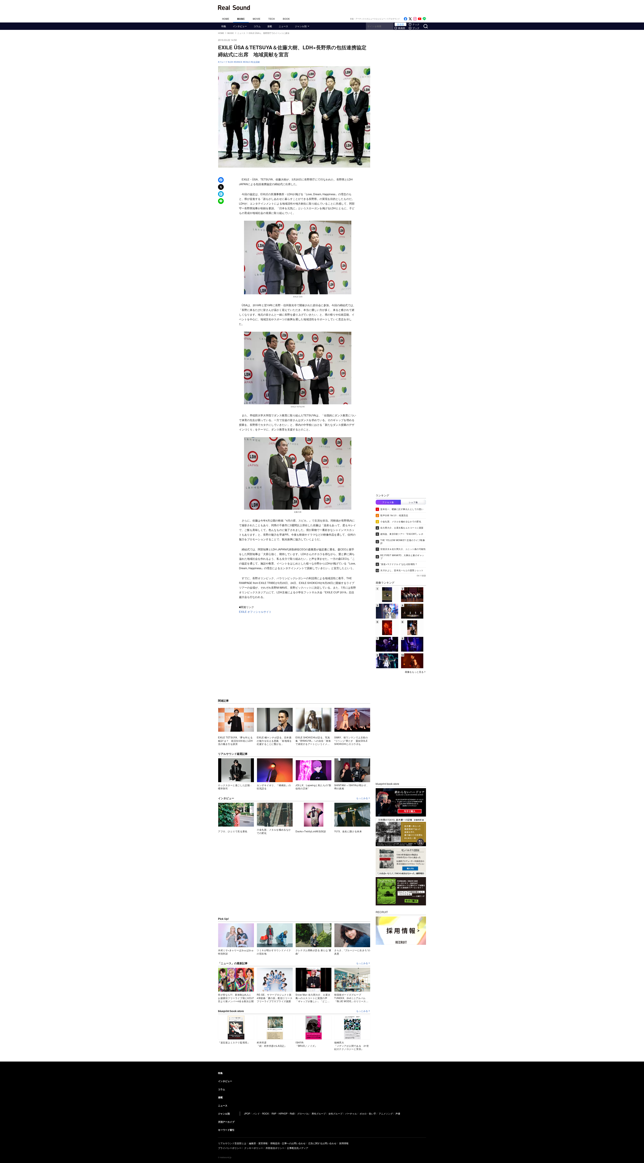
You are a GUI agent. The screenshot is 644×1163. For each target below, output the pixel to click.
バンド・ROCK (261, 1113)
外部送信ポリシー (275, 1148)
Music (241, 18)
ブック (415, 28)
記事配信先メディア (297, 1148)
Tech (271, 18)
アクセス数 (388, 502)
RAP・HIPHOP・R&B (283, 1113)
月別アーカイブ (226, 1121)
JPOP (247, 1113)
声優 (397, 1113)
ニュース (283, 26)
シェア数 (413, 502)
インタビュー (240, 26)
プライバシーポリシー (229, 1148)
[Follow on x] (410, 19)
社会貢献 (256, 62)
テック (415, 24)
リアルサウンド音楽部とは (232, 1143)
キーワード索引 (226, 1129)
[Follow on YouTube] (419, 19)
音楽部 (400, 24)
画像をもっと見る (414, 671)
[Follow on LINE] (424, 19)
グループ (223, 62)
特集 (223, 26)
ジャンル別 (301, 26)
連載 (269, 26)
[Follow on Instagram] (415, 19)
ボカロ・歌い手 (368, 1113)
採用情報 (343, 1143)
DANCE (238, 62)
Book (286, 18)
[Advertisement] (344, 7)
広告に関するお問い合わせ (322, 1143)
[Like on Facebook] (405, 19)
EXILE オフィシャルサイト (255, 612)
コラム (257, 26)
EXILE (247, 62)
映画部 (401, 28)
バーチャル (351, 1113)
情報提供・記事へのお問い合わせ (288, 1143)
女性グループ (335, 1113)
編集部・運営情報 (258, 1143)
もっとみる (362, 798)
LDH (231, 62)
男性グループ (319, 1113)
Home (225, 18)
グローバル (303, 1113)
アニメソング (386, 1113)
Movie (256, 18)
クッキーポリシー (253, 1148)
